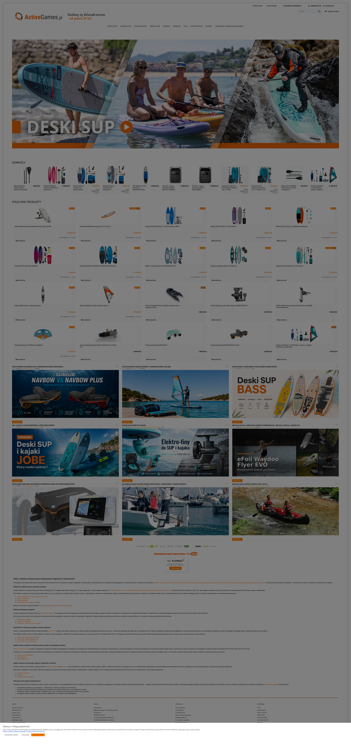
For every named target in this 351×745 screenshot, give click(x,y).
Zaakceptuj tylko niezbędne (11, 735)
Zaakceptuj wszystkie (38, 735)
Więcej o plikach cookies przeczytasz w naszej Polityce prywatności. (24, 731)
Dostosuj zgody (25, 735)
